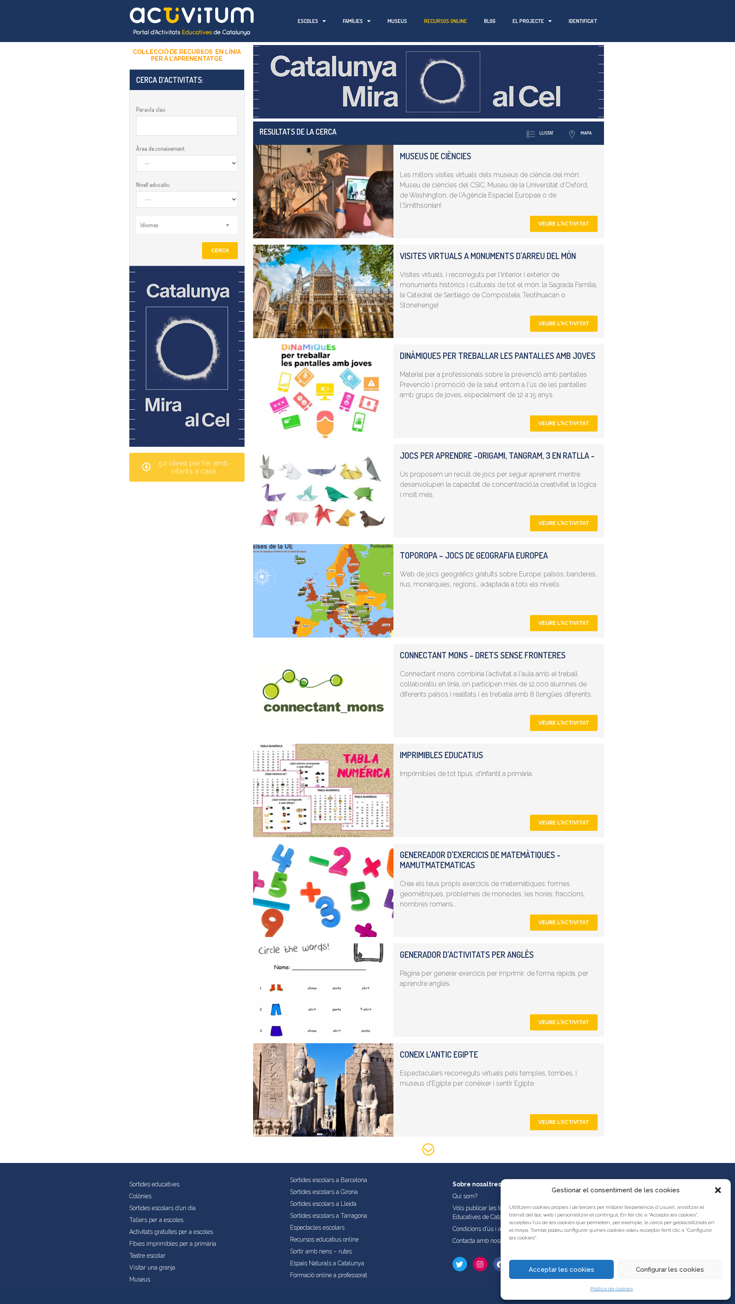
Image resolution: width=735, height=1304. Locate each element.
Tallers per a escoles (156, 1220)
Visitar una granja (152, 1267)
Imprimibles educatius (441, 754)
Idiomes (149, 225)
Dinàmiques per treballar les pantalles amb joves (497, 355)
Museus (397, 20)
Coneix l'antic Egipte (439, 1054)
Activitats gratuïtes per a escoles (171, 1231)
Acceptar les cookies (561, 1269)
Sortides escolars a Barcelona (328, 1180)
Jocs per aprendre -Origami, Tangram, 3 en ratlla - (497, 455)
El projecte (528, 20)
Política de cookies (611, 1289)
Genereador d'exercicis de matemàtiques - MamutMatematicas (480, 859)
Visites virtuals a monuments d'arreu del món (488, 255)
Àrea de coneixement (160, 148)
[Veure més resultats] (428, 1151)
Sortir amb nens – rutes (321, 1251)
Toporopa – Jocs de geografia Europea (474, 555)
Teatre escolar (147, 1255)
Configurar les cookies (670, 1269)
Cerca (220, 251)
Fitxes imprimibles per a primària (172, 1243)
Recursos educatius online (324, 1239)
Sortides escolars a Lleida (323, 1203)
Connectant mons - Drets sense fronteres (483, 654)
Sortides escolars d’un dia (162, 1208)
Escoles (308, 20)
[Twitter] (460, 1264)
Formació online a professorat (328, 1275)
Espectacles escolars (317, 1227)
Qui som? (465, 1196)
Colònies (140, 1196)
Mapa (586, 133)
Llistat (546, 133)
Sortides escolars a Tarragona (328, 1215)
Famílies (353, 20)
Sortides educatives (154, 1184)
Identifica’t (583, 20)
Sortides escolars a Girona (324, 1191)
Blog (490, 20)
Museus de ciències (435, 155)
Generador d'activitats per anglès (467, 954)
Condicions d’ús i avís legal (488, 1228)
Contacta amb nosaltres (483, 1240)
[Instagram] (480, 1264)
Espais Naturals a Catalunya (327, 1263)
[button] (718, 1190)
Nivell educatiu (153, 184)
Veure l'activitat (563, 224)
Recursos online (445, 20)
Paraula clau (150, 109)
